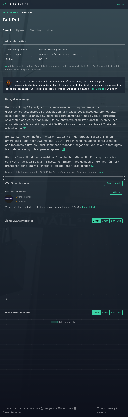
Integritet (49, 408)
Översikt (7, 30)
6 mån (105, 221)
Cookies (66, 408)
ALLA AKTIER (10, 13)
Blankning (35, 30)
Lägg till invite (113, 183)
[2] (63, 149)
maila (101, 172)
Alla (119, 221)
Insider (49, 30)
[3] (93, 165)
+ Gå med (116, 192)
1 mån (96, 221)
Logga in (119, 4)
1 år (113, 221)
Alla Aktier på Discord (107, 410)
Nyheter (21, 30)
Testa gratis (97, 88)
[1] (24, 128)
